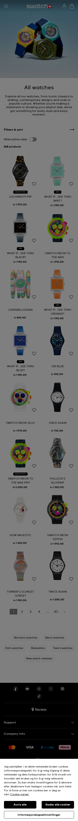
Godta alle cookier (57, 804)
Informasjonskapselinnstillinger (39, 815)
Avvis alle (20, 804)
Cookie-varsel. (19, 794)
